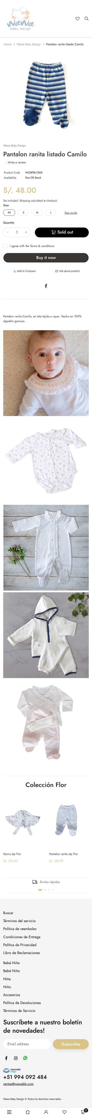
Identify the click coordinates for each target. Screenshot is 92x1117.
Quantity (8, 223)
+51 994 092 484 (25, 1077)
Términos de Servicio (19, 1011)
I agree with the (32, 246)
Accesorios (11, 995)
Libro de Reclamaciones (21, 953)
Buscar (8, 913)
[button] (40, 890)
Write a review (17, 162)
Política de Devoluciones (22, 1002)
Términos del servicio (19, 921)
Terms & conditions (42, 246)
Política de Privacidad (19, 945)
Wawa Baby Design (29, 44)
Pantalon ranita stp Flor (63, 854)
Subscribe (70, 1044)
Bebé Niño (11, 971)
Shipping (24, 201)
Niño (7, 987)
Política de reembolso (19, 929)
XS (9, 212)
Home (8, 44)
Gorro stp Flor (12, 854)
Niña (7, 979)
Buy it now (46, 258)
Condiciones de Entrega (21, 937)
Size (6, 205)
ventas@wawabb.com (18, 1084)
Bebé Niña (11, 963)
